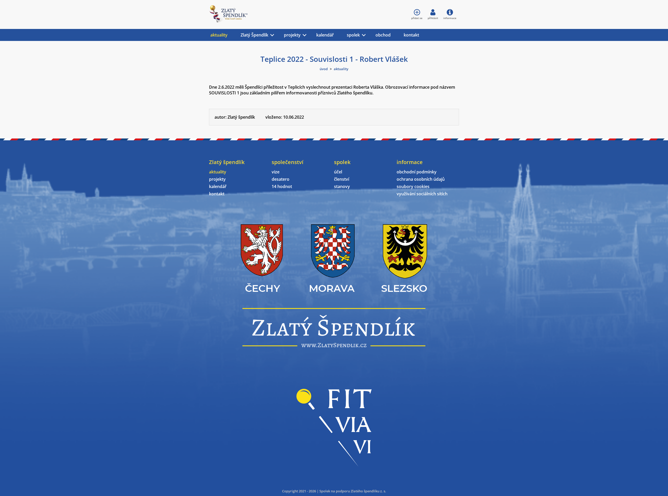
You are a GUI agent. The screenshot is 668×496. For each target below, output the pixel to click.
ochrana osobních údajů (421, 179)
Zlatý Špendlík (254, 35)
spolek (353, 35)
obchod (383, 35)
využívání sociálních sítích (422, 194)
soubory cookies (413, 186)
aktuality (219, 35)
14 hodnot (282, 186)
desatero (280, 179)
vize (275, 172)
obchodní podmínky (417, 172)
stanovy (342, 186)
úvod (324, 68)
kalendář (325, 35)
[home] (228, 21)
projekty (292, 35)
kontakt (411, 35)
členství (341, 179)
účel (338, 172)
